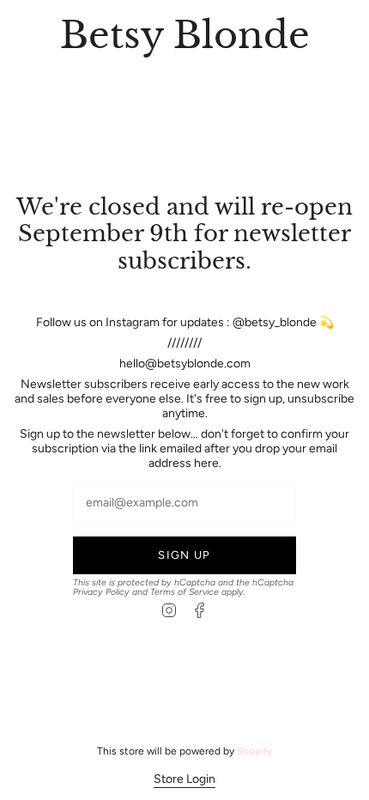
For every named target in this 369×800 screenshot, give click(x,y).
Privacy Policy (101, 591)
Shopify (254, 751)
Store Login (184, 779)
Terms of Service (184, 591)
